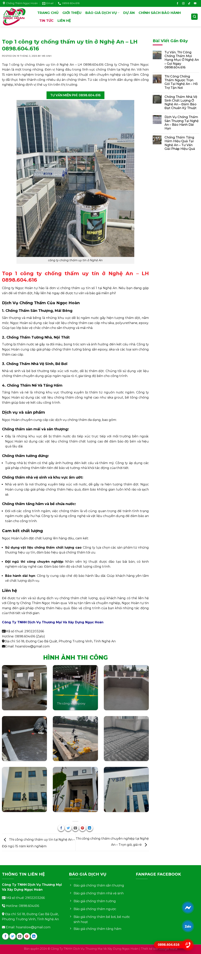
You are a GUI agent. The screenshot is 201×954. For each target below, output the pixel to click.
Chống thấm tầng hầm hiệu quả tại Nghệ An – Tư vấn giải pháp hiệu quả (179, 143)
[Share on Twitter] (68, 828)
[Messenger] (188, 907)
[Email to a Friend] (75, 828)
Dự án (129, 13)
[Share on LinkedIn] (89, 828)
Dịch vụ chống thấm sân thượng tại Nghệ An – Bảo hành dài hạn (181, 122)
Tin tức (46, 21)
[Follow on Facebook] (177, 3)
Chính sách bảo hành (160, 13)
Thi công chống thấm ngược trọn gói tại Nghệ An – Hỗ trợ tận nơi (181, 82)
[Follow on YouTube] (195, 3)
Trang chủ (47, 13)
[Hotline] (188, 944)
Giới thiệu (71, 13)
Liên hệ (64, 21)
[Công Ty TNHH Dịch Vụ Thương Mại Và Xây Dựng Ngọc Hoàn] (17, 16)
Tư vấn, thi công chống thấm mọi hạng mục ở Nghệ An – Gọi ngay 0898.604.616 (181, 59)
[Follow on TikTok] (189, 3)
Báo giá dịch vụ (101, 13)
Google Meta (168, 948)
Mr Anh (47, 56)
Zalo (40, 636)
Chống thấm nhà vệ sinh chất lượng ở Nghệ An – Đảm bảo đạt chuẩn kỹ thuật (180, 102)
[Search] (194, 17)
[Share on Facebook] (61, 828)
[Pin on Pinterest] (82, 828)
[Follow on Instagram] (183, 3)
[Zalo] (188, 926)
